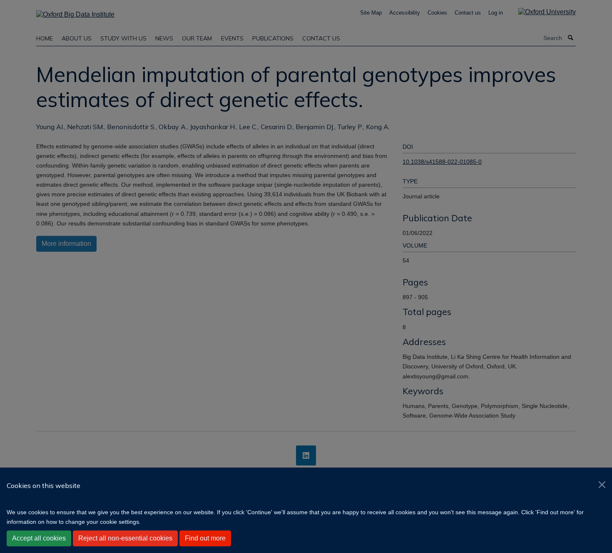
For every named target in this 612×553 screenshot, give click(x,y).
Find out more (205, 538)
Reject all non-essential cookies (125, 538)
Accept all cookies (39, 538)
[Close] (602, 484)
